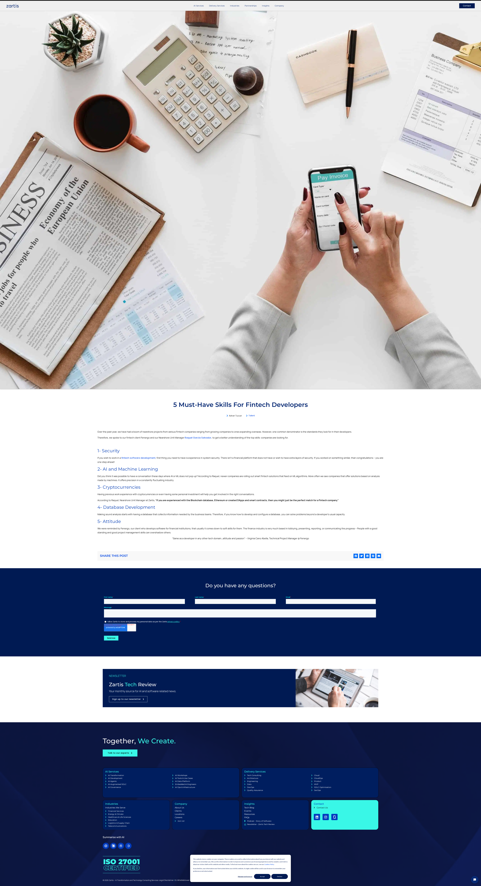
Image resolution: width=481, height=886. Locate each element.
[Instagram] (326, 817)
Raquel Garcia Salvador (198, 437)
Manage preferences (245, 876)
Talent (252, 415)
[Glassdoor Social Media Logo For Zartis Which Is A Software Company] (334, 817)
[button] (355, 556)
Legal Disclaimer (166, 880)
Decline (279, 876)
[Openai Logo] (106, 846)
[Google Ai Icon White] (128, 846)
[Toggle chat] (474, 879)
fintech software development (138, 457)
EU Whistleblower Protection (187, 880)
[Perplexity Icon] (121, 846)
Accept (262, 876)
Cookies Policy (269, 864)
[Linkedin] (317, 817)
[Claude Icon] (113, 846)
